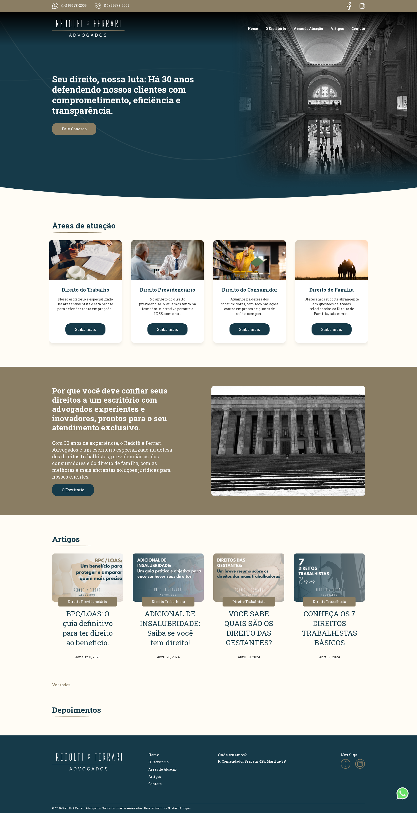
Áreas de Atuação (308, 28)
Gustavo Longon (179, 808)
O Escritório (275, 28)
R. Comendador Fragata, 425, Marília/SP (252, 761)
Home (253, 28)
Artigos (337, 28)
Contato (358, 28)
